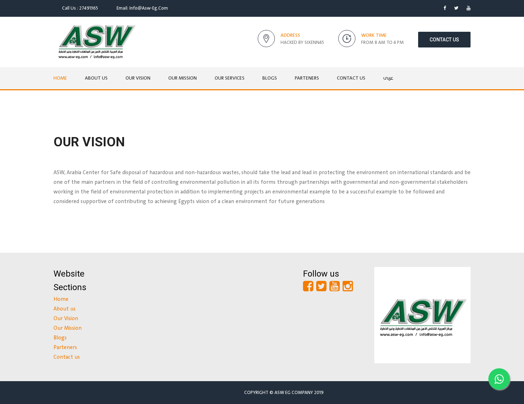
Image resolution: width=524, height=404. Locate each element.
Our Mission (182, 78)
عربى (388, 78)
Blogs (269, 78)
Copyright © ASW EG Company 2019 (284, 393)
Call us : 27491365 (79, 8)
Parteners (307, 78)
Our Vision (137, 78)
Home (60, 78)
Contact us (444, 39)
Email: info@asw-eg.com (141, 8)
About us (96, 78)
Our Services (230, 78)
